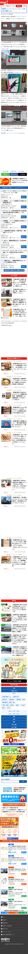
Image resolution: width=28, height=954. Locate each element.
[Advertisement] (14, 342)
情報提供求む (5, 922)
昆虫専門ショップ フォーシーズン (10, 133)
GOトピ (2, 6)
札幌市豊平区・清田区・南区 (8, 702)
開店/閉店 (19, 6)
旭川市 (8, 708)
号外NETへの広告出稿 (6, 925)
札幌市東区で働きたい (8, 187)
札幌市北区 (4, 699)
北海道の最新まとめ (6, 696)
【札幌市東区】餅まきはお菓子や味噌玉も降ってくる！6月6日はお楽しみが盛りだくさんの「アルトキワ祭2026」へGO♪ (19, 608)
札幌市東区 (11, 699)
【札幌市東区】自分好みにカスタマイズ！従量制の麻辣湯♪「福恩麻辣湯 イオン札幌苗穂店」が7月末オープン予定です (19, 396)
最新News (8, 6)
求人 (14, 6)
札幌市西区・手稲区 (20, 699)
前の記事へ (6, 171)
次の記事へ (22, 171)
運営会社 (4, 919)
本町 (10, 323)
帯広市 (3, 708)
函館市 (17, 705)
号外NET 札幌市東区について (8, 934)
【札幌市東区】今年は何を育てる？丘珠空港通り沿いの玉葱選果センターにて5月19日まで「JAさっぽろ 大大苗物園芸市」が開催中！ (19, 628)
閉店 (13, 323)
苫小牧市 (23, 705)
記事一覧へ (14, 171)
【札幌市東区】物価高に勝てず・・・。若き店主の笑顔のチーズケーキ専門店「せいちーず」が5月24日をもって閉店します (19, 618)
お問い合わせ (5, 928)
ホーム (3, 917)
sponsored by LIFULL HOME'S (20, 840)
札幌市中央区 (16, 696)
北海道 (11, 14)
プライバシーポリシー (6, 931)
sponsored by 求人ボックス (20, 187)
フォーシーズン (5, 323)
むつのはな (9, 325)
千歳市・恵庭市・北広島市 (8, 705)
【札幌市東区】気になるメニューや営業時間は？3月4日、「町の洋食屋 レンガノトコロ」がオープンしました (19, 367)
